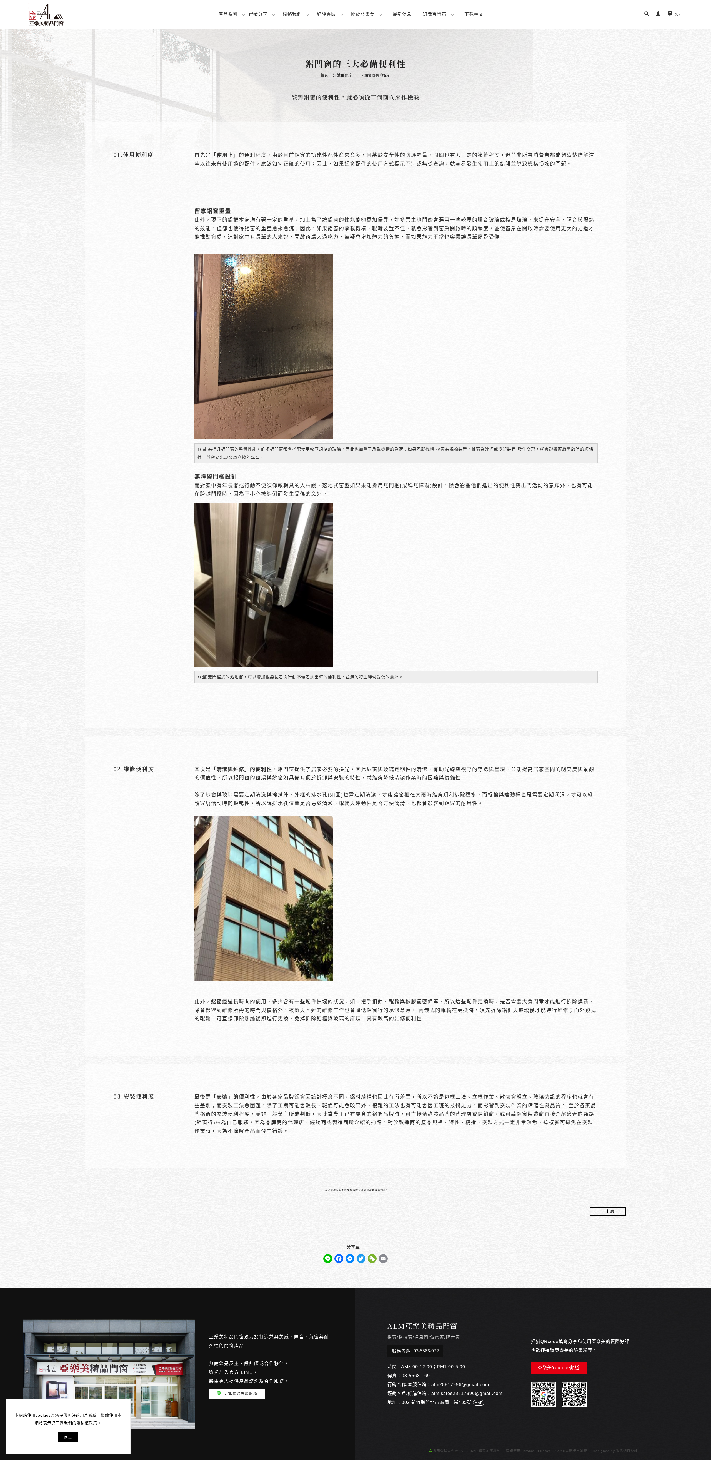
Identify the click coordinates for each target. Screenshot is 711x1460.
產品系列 (228, 14)
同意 (68, 1437)
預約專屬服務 (240, 1393)
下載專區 (473, 14)
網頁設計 (630, 1451)
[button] (647, 14)
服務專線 (415, 1351)
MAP (479, 1403)
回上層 (608, 1211)
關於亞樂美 (363, 14)
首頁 (324, 75)
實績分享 (258, 14)
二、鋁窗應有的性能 (374, 75)
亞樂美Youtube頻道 (559, 1367)
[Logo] (46, 14)
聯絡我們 (292, 14)
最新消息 (402, 14)
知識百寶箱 (434, 14)
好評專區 (326, 14)
